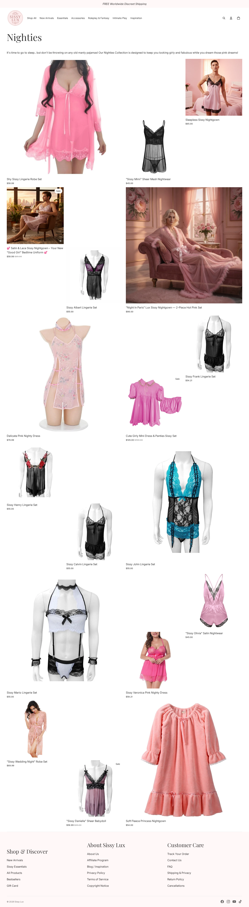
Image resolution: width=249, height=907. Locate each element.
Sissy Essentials (17, 866)
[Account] (231, 18)
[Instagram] (228, 902)
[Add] (237, 110)
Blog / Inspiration (97, 866)
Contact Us (174, 860)
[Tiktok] (240, 902)
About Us (93, 854)
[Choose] (118, 170)
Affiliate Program (97, 860)
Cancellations (175, 885)
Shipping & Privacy (179, 873)
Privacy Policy (96, 873)
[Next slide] (118, 117)
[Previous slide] (12, 117)
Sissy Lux (19, 901)
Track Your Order (178, 854)
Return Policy (175, 879)
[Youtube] (234, 902)
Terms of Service (97, 879)
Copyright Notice (98, 885)
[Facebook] (222, 902)
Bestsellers (13, 879)
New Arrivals (15, 860)
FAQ (169, 866)
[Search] (224, 18)
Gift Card (12, 885)
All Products (14, 873)
